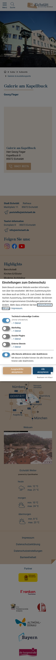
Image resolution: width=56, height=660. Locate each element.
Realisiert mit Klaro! (45, 377)
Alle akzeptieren (43, 370)
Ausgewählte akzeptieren (17, 370)
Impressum (16, 308)
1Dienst (16, 323)
